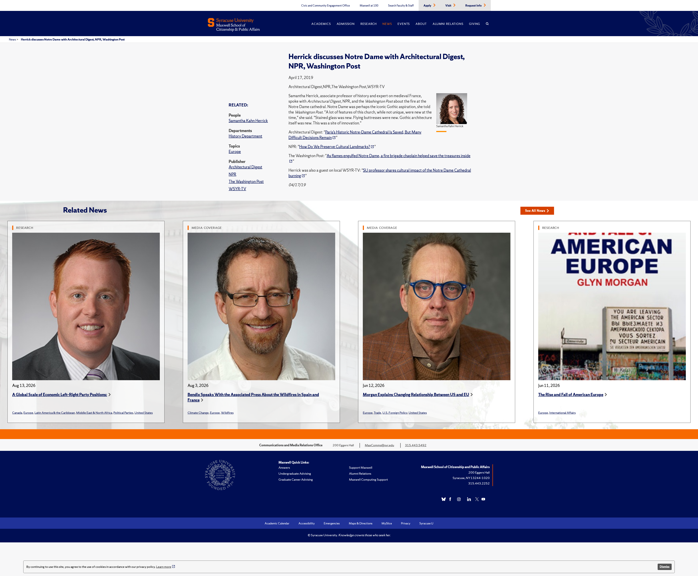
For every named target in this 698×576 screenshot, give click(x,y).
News (387, 24)
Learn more (163, 567)
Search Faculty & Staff (401, 5)
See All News (535, 211)
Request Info (473, 5)
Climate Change (198, 413)
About (421, 24)
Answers (284, 467)
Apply (428, 5)
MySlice (387, 523)
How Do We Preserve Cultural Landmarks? (334, 146)
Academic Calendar (277, 523)
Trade (377, 413)
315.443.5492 (415, 445)
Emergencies (332, 523)
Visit (448, 5)
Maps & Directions (360, 523)
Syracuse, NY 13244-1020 (471, 478)
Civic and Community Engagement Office (325, 5)
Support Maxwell (360, 467)
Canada (17, 413)
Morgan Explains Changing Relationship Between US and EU (416, 394)
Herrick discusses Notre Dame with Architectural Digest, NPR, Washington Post (73, 39)
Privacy (405, 523)
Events (404, 24)
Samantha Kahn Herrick (248, 120)
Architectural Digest (245, 167)
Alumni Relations (448, 24)
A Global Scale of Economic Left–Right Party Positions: (59, 394)
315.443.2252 (479, 483)
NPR (232, 174)
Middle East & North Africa (94, 413)
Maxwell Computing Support (368, 479)
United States (144, 413)
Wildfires (227, 413)
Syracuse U (426, 523)
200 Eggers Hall (479, 472)
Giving (474, 24)
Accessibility (306, 523)
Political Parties (123, 413)
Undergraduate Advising (294, 473)
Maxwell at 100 (369, 5)
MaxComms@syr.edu (379, 445)
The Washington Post (246, 181)
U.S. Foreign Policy (394, 413)
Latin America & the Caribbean (55, 413)
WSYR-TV (237, 188)
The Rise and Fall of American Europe (570, 394)
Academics (321, 24)
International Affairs (562, 413)
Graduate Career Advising (295, 479)
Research (368, 24)
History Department (245, 136)
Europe (235, 151)
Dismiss (664, 567)
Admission (346, 24)
